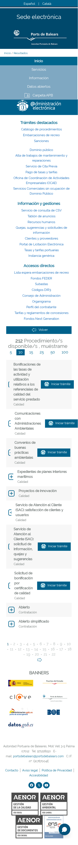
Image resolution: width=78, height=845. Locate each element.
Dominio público (41, 150)
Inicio (7, 53)
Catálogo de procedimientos (41, 129)
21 (45, 654)
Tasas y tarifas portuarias (41, 250)
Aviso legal (30, 770)
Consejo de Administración (41, 296)
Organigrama (41, 301)
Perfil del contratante (41, 307)
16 (53, 649)
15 (31, 352)
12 (19, 649)
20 (37, 654)
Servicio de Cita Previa (41, 166)
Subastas (41, 284)
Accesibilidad (39, 775)
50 (52, 352)
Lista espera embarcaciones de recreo (41, 272)
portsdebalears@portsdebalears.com (38, 756)
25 (42, 352)
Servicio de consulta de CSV (41, 210)
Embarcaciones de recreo (41, 135)
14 (36, 649)
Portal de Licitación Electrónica (41, 244)
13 (28, 649)
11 (11, 649)
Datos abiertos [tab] (38, 86)
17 (61, 649)
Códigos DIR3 (41, 290)
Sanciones (41, 141)
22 (53, 654)
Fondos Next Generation (41, 319)
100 (65, 352)
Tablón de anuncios (41, 216)
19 (28, 654)
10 (20, 352)
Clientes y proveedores (41, 238)
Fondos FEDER (41, 278)
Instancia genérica (41, 256)
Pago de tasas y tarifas (41, 172)
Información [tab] (39, 78)
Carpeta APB (43, 95)
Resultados (21, 53)
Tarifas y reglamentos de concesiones (41, 313)
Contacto (12, 770)
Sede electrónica (39, 17)
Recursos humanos (41, 222)
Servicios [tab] (39, 69)
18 (70, 649)
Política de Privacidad (57, 770)
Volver (43, 330)
